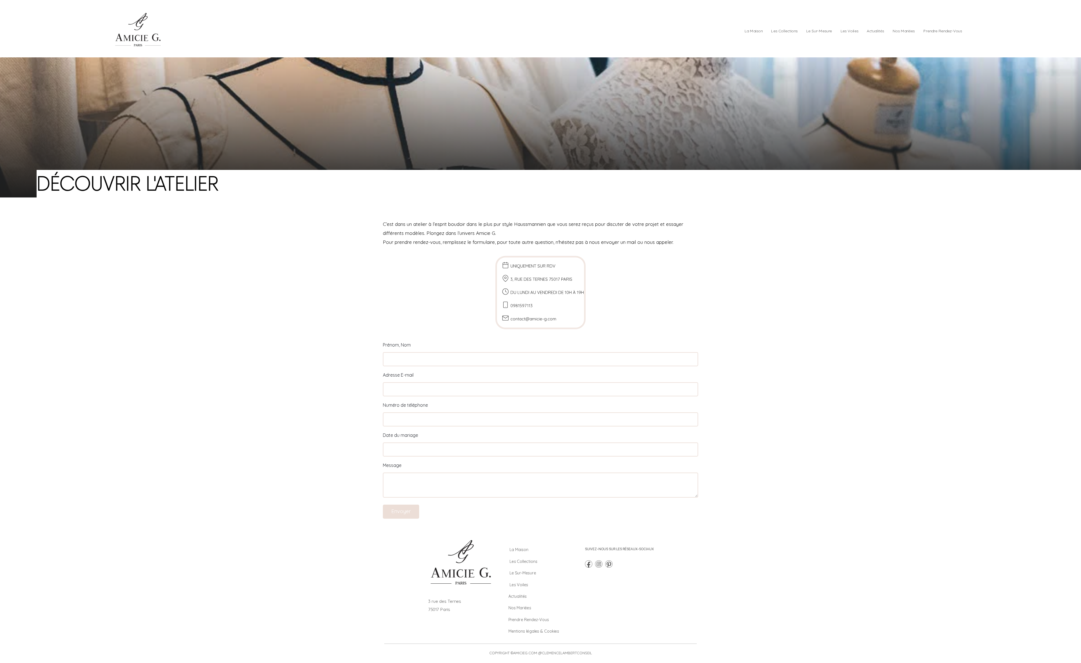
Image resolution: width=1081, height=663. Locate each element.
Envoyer (401, 511)
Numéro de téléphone (405, 405)
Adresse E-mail (398, 375)
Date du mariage (400, 435)
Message (392, 465)
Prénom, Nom (397, 345)
